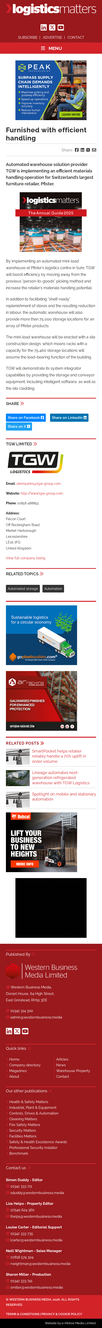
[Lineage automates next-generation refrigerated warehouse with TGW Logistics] (18, 785)
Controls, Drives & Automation (33, 1113)
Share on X (17, 426)
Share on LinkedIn (67, 418)
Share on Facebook (24, 418)
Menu (55, 48)
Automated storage (23, 589)
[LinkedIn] (44, 28)
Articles (62, 1059)
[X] (52, 28)
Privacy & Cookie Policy (62, 1314)
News (61, 1065)
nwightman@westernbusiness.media (40, 1264)
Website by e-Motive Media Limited (70, 1323)
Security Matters (22, 1130)
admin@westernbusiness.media (36, 1017)
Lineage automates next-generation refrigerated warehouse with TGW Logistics (60, 777)
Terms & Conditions (22, 1314)
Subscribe (27, 37)
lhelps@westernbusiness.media (36, 1216)
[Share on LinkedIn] (82, 150)
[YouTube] (61, 28)
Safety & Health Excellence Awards (38, 1142)
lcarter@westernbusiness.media (36, 1240)
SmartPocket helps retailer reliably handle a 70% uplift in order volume (59, 756)
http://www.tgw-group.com (42, 493)
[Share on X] (88, 150)
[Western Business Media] (41, 978)
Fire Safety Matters (24, 1125)
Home (14, 1059)
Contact (76, 37)
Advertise (52, 37)
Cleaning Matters (23, 1119)
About (14, 1076)
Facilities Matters (22, 1136)
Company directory (25, 1065)
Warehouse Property (73, 1071)
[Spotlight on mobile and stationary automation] (18, 806)
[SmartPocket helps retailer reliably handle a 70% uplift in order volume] (18, 764)
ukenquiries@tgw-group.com (38, 483)
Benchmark (18, 1153)
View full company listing (25, 558)
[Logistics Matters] (51, 9)
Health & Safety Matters (28, 1102)
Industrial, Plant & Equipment (32, 1107)
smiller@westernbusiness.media (36, 1287)
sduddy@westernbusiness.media (37, 1193)
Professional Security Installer (33, 1148)
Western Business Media (30, 1299)
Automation (53, 589)
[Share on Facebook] (77, 150)
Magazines (18, 1071)
